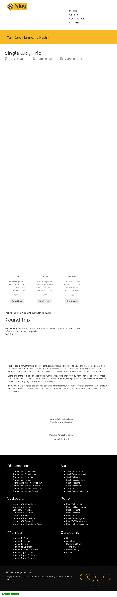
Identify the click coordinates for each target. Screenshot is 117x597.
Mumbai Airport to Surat (61, 435)
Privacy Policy (54, 577)
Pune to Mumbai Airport (61, 422)
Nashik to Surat (61, 439)
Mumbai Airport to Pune (61, 419)
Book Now (17, 301)
